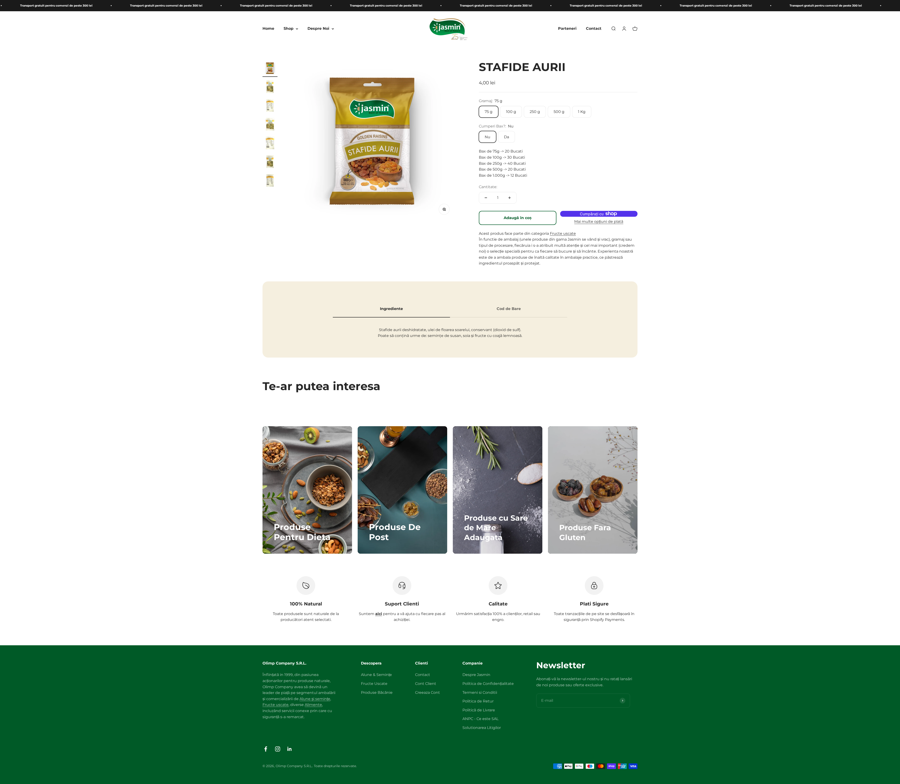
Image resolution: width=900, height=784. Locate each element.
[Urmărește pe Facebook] (265, 749)
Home (268, 28)
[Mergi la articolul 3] (270, 106)
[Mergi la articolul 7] (270, 181)
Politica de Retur (478, 701)
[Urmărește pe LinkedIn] (289, 749)
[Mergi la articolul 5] (270, 143)
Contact (593, 28)
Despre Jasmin (476, 674)
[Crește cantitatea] (509, 197)
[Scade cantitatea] (486, 197)
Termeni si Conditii (479, 692)
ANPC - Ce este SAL (480, 719)
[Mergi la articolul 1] (270, 69)
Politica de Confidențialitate (488, 683)
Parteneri (567, 28)
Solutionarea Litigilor (481, 727)
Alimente (313, 704)
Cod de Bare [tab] (509, 308)
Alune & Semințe (376, 674)
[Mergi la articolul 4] (270, 125)
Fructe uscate (563, 233)
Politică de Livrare (478, 710)
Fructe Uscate (374, 683)
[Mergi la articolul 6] (270, 162)
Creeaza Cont (427, 692)
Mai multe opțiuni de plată (598, 221)
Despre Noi (318, 28)
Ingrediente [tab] (391, 308)
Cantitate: (488, 187)
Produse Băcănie (377, 692)
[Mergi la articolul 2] (270, 87)
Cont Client (425, 683)
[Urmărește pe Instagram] (277, 749)
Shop (288, 28)
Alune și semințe (315, 699)
